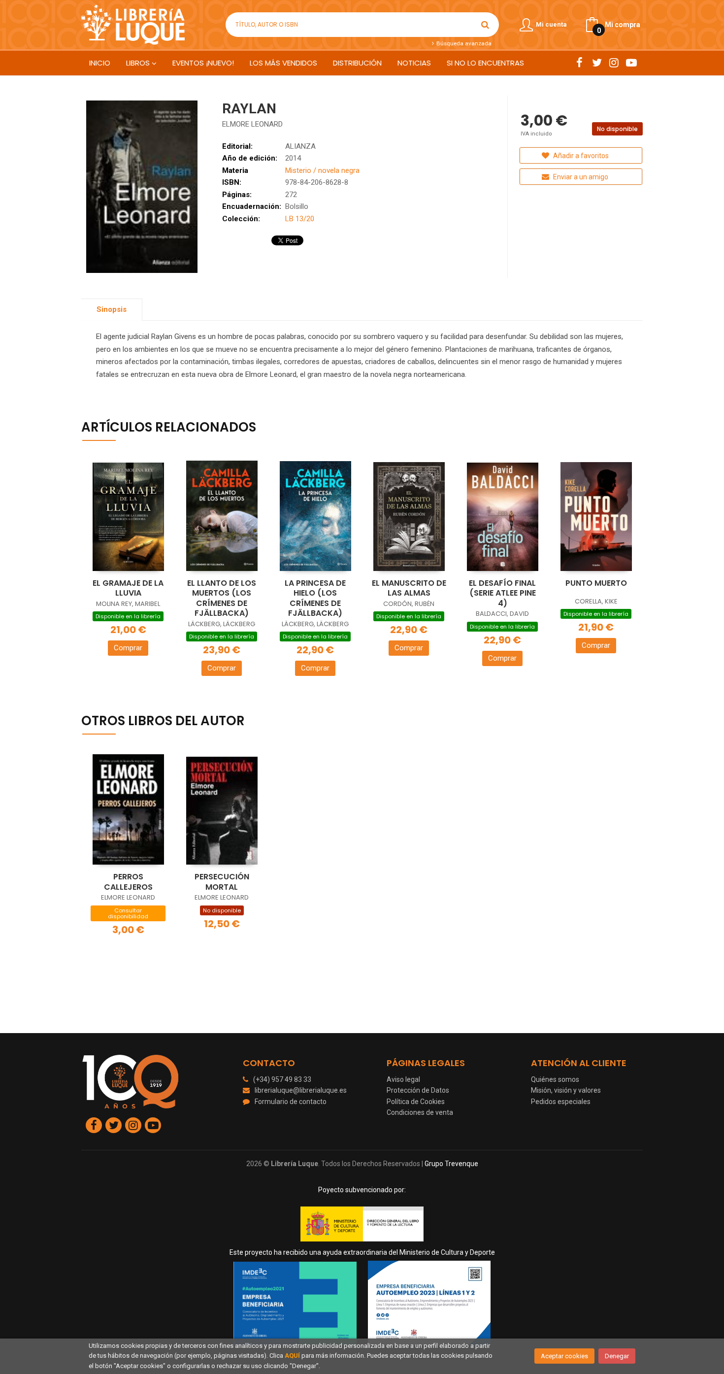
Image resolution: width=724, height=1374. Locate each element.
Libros (139, 63)
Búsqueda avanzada (463, 43)
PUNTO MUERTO (596, 583)
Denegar (617, 1356)
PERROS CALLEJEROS (128, 882)
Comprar (128, 647)
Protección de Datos (418, 1090)
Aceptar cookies (564, 1356)
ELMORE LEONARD (252, 124)
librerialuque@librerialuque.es (301, 1090)
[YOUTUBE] (631, 62)
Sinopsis (112, 309)
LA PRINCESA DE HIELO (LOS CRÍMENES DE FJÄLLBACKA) (315, 598)
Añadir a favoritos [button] (580, 156)
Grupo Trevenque (451, 1164)
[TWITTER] (597, 62)
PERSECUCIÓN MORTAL (222, 882)
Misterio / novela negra (322, 170)
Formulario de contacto (291, 1102)
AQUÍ (292, 1355)
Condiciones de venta (420, 1112)
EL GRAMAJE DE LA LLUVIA (128, 588)
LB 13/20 (299, 218)
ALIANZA (300, 146)
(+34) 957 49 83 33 (282, 1079)
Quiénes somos (555, 1079)
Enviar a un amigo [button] (580, 177)
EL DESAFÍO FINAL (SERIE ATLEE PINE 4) (502, 593)
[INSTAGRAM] (614, 62)
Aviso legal (403, 1079)
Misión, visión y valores (566, 1090)
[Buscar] (485, 24)
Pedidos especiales (561, 1102)
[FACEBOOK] (579, 62)
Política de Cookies (416, 1102)
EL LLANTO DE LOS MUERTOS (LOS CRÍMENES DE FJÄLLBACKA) (221, 598)
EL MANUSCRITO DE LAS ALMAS (409, 588)
